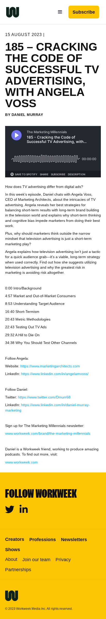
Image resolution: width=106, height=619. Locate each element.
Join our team (36, 559)
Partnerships (18, 569)
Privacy (63, 559)
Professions (42, 539)
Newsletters (74, 539)
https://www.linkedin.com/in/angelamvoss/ (55, 374)
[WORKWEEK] (9, 12)
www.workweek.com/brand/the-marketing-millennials (47, 433)
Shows (12, 549)
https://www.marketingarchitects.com (50, 366)
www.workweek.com (21, 462)
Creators (14, 539)
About (11, 559)
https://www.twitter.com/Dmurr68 (44, 397)
